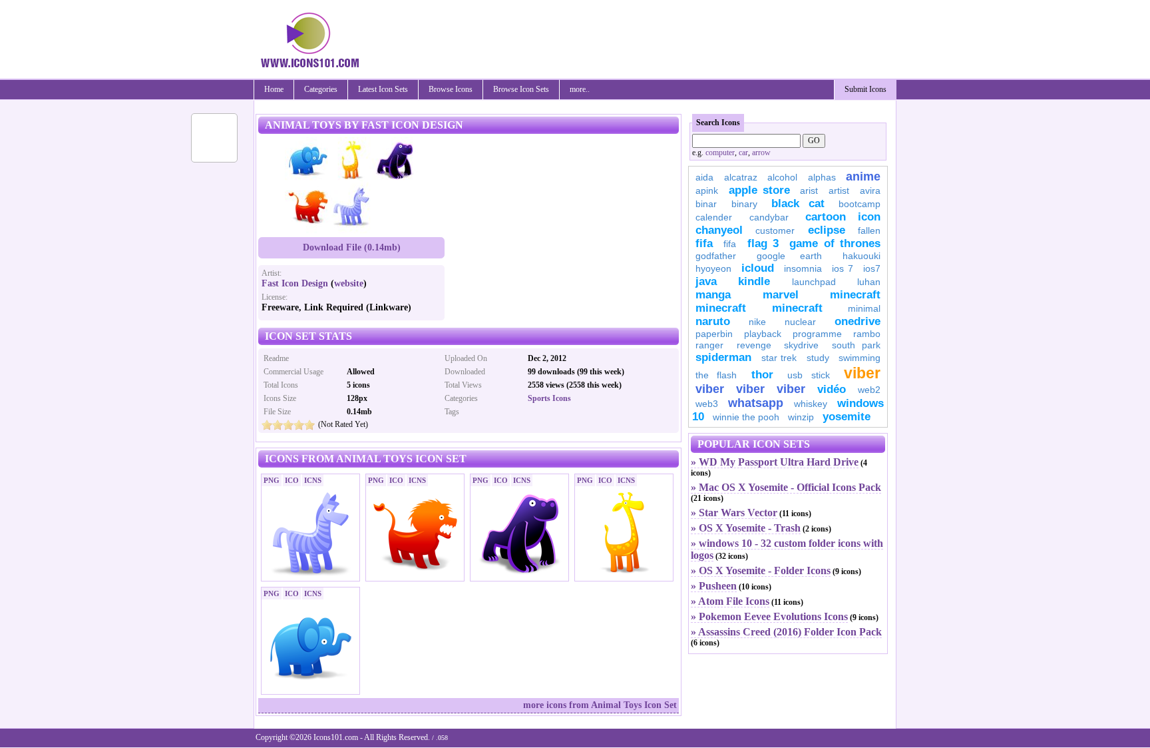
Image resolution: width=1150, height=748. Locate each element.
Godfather (715, 255)
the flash (716, 375)
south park (856, 345)
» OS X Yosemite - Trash (746, 528)
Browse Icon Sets (521, 89)
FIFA (704, 243)
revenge (754, 345)
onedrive (857, 321)
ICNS (312, 480)
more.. (580, 89)
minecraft (855, 294)
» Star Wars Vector (734, 512)
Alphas (822, 177)
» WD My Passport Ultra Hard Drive (775, 462)
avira (870, 190)
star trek (779, 357)
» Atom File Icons (730, 601)
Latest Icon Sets (383, 89)
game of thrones (834, 243)
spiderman (723, 357)
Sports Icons (549, 398)
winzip (801, 417)
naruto (712, 321)
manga (713, 294)
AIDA (704, 177)
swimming (859, 357)
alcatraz (740, 177)
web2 (869, 389)
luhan (868, 281)
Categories (320, 89)
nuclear (800, 321)
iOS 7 (842, 268)
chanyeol (719, 230)
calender (713, 217)
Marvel (781, 294)
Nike (757, 321)
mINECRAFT (720, 308)
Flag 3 (763, 243)
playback (762, 333)
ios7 (871, 268)
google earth (789, 255)
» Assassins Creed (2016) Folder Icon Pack (786, 631)
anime (863, 176)
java (706, 281)
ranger (709, 345)
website (348, 283)
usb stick (808, 375)
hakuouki (861, 255)
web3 (706, 403)
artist (839, 190)
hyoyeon (713, 268)
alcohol (782, 177)
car (743, 152)
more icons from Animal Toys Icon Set (600, 705)
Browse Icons (451, 89)
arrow (761, 152)
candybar (769, 217)
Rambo (866, 333)
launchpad (814, 281)
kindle (754, 281)
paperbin (714, 333)
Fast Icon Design (295, 283)
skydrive (801, 345)
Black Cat (798, 203)
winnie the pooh (746, 417)
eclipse (826, 230)
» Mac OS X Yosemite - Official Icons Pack (786, 487)
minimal (864, 308)
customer (775, 230)
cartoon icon (842, 216)
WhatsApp (755, 403)
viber (862, 373)
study (818, 357)
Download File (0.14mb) (352, 247)
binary (744, 203)
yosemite (846, 416)
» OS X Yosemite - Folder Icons (761, 570)
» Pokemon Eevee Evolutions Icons (769, 616)
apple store (759, 190)
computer (720, 152)
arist (809, 190)
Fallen (869, 230)
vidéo (831, 389)
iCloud (757, 268)
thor (762, 374)
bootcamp (859, 203)
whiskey (810, 403)
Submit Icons (865, 89)
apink (706, 190)
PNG (272, 480)
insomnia (803, 268)
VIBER (709, 389)
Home (274, 89)
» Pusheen (714, 585)
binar (706, 203)
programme (817, 333)
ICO (292, 480)
